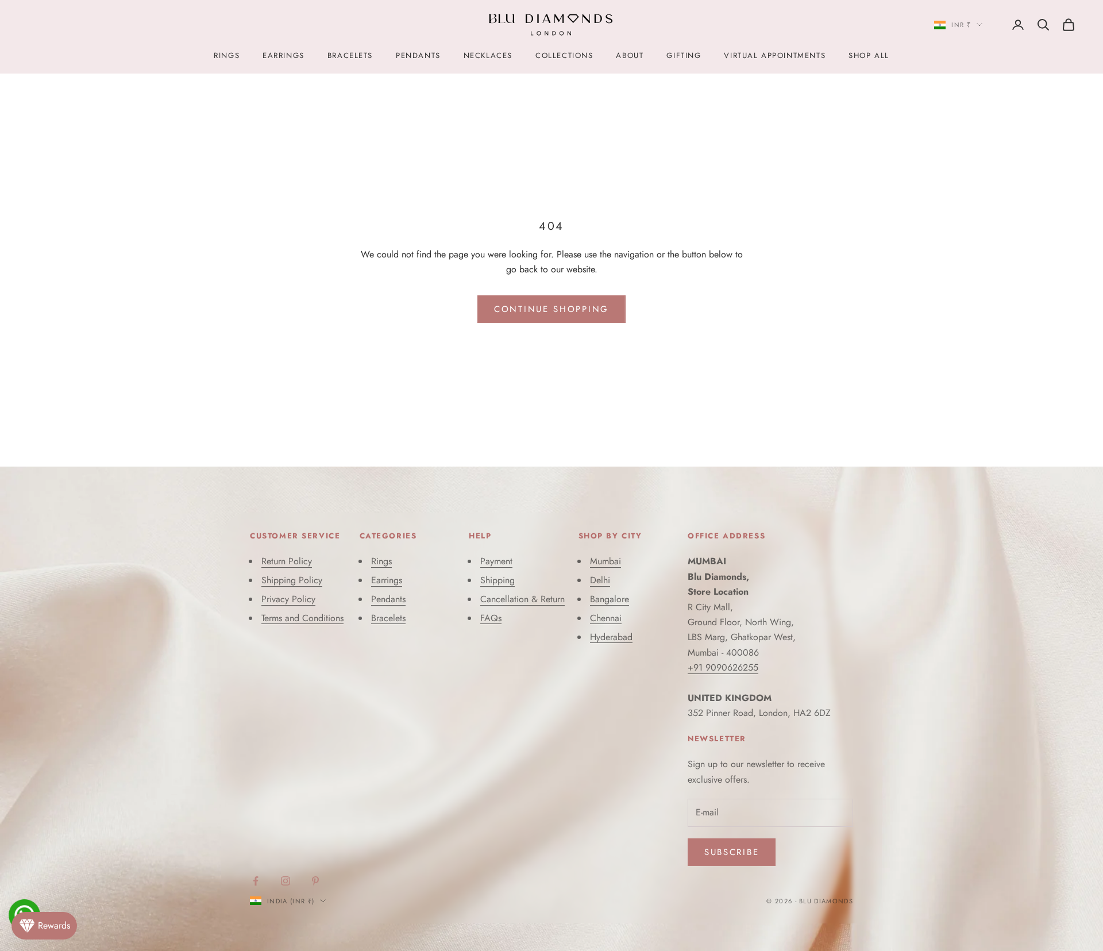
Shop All (869, 55)
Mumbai (605, 561)
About (629, 55)
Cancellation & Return (522, 599)
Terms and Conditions (302, 618)
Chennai (606, 618)
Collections (564, 55)
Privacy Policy (288, 599)
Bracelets (350, 55)
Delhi (600, 580)
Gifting (683, 55)
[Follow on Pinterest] (315, 881)
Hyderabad (611, 637)
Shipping (497, 580)
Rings (227, 55)
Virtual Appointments (775, 55)
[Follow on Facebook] (255, 881)
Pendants (418, 55)
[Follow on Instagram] (285, 881)
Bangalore (609, 599)
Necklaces (488, 55)
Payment (496, 561)
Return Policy (286, 561)
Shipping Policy (291, 580)
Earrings (283, 55)
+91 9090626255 (723, 667)
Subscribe (731, 852)
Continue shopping (551, 309)
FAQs (491, 618)
